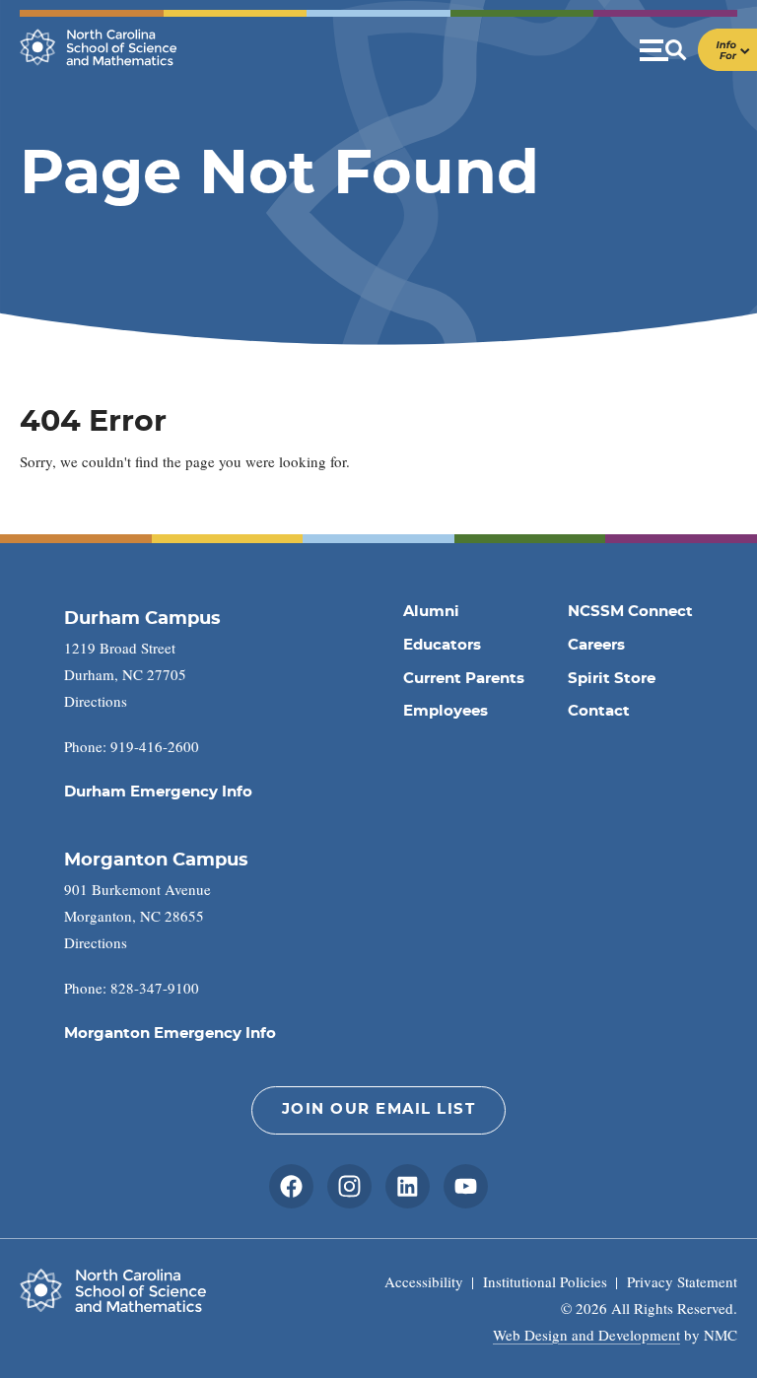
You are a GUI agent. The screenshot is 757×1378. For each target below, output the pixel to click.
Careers (596, 645)
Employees (445, 711)
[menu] (698, 50)
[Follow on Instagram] (349, 1186)
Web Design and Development (586, 1334)
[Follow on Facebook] (291, 1186)
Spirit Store (611, 678)
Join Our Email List (379, 1109)
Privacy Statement (682, 1281)
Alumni (431, 611)
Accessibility (423, 1281)
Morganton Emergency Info (170, 1033)
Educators (442, 645)
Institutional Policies (545, 1281)
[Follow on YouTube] (466, 1186)
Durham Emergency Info (158, 792)
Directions (95, 701)
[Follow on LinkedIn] (407, 1186)
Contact (599, 711)
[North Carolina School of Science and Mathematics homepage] (98, 47)
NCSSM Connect (630, 611)
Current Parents (463, 678)
